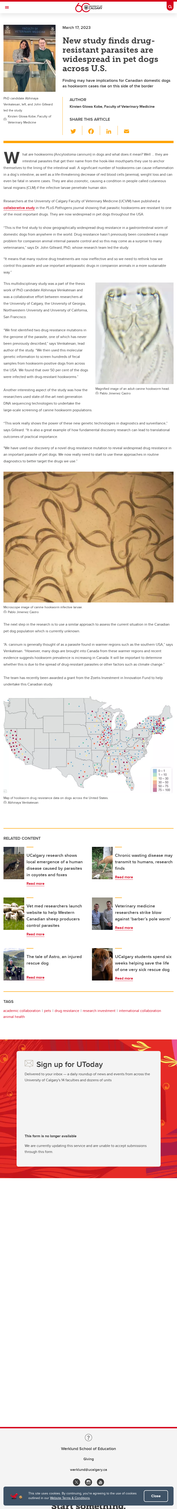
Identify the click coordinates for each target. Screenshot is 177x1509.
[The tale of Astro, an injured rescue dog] (13, 964)
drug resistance (67, 1010)
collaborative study (19, 207)
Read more (35, 883)
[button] (76, 130)
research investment (99, 1010)
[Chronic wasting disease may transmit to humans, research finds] (102, 863)
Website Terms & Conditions (70, 1498)
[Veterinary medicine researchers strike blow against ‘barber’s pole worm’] (102, 913)
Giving (88, 1459)
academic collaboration (22, 1010)
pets (47, 1010)
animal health (14, 1016)
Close (156, 1496)
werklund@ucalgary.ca (88, 1469)
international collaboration (140, 1010)
